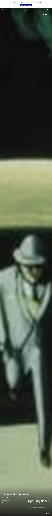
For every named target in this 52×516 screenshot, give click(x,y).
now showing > (32, 510)
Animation (4, 500)
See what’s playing (26, 5)
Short (8, 500)
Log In (48, 9)
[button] (2, 10)
